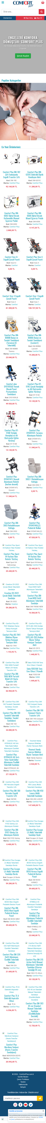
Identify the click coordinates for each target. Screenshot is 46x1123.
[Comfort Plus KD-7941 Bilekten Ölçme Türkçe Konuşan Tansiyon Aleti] (11, 627)
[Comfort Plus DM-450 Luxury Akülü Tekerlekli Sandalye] (34, 784)
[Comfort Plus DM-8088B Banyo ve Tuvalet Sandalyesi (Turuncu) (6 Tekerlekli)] (11, 324)
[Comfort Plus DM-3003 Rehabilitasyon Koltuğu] (11, 512)
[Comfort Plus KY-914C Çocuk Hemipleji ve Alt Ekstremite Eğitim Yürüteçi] (34, 373)
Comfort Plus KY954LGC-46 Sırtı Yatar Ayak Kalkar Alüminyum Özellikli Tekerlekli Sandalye (11, 759)
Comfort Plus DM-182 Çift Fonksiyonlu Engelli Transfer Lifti (11, 174)
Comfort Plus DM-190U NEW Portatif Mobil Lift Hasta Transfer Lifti (11, 677)
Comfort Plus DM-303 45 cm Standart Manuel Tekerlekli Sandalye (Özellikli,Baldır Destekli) (34, 1010)
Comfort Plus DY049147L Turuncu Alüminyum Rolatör (35, 433)
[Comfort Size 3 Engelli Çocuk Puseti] (11, 285)
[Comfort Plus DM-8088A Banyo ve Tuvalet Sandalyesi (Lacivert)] (34, 324)
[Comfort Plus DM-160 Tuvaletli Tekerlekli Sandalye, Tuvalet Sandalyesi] (11, 705)
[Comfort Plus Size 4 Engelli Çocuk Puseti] (34, 246)
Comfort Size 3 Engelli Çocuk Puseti (11, 297)
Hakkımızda (23, 1084)
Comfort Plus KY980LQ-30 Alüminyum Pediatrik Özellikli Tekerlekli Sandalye (34, 918)
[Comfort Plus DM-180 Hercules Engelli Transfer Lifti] (11, 784)
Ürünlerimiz (7, 18)
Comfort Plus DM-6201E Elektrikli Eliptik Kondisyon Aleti (34, 174)
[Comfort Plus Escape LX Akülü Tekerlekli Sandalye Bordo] (11, 863)
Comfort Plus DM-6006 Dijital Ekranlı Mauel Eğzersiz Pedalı (34, 216)
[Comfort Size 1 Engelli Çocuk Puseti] (34, 285)
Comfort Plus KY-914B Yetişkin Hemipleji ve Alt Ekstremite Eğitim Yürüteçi (11, 435)
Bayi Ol (39, 18)
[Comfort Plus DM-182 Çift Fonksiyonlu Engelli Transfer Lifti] (11, 161)
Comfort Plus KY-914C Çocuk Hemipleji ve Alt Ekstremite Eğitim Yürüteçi (34, 387)
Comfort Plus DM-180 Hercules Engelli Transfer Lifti (11, 793)
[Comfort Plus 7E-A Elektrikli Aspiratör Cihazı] (11, 990)
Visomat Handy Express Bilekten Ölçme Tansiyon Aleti (34, 752)
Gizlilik (41, 1117)
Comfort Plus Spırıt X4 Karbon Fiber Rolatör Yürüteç (11, 556)
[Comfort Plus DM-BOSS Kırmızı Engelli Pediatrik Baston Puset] (34, 863)
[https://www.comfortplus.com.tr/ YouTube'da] (25, 1105)
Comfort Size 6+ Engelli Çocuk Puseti (12, 258)
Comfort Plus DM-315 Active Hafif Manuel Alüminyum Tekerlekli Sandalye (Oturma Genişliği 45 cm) (34, 964)
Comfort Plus (14, 183)
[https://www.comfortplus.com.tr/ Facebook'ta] (20, 1105)
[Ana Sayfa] (23, 4)
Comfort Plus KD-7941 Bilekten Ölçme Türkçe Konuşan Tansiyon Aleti (11, 638)
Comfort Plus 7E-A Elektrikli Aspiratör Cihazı (11, 998)
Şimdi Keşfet (23, 56)
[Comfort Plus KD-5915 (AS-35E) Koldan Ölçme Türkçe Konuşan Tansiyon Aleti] (34, 627)
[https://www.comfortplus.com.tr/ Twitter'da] (31, 1105)
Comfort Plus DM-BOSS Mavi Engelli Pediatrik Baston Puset (11, 911)
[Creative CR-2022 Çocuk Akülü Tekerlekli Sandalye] (11, 587)
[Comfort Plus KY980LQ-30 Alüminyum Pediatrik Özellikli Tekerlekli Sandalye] (34, 904)
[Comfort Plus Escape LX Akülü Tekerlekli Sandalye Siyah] (34, 824)
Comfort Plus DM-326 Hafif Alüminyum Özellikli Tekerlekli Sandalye (11, 958)
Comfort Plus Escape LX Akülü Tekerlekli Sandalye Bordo (11, 871)
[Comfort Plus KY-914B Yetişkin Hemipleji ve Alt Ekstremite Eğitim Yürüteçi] (11, 419)
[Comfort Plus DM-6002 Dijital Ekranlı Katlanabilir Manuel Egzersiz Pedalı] (11, 202)
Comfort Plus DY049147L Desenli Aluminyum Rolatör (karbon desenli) (11, 480)
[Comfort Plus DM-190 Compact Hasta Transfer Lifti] (34, 704)
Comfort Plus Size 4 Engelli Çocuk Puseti (35, 258)
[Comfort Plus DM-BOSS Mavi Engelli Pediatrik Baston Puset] (11, 902)
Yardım (23, 1082)
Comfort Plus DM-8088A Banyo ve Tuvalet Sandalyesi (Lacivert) (34, 339)
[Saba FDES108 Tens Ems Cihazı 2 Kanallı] (34, 664)
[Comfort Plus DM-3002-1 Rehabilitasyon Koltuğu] (34, 465)
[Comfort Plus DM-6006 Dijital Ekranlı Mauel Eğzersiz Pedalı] (34, 202)
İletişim (23, 1087)
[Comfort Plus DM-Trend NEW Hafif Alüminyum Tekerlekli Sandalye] (34, 588)
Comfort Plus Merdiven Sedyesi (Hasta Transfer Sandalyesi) (11, 1048)
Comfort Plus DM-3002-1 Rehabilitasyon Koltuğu (34, 479)
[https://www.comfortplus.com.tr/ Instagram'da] (15, 1105)
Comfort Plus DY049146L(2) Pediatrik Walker (34, 525)
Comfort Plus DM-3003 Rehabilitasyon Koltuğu (11, 525)
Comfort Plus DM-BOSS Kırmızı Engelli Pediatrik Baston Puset (35, 872)
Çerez (13, 1119)
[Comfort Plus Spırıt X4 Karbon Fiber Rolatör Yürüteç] (11, 548)
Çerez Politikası (23, 1079)
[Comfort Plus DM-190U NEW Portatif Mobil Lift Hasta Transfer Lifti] (11, 666)
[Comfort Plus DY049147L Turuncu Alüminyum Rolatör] (34, 419)
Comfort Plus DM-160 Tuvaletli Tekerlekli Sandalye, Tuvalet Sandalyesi (11, 716)
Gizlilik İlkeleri (23, 1077)
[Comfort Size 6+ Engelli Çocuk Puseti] (11, 246)
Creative (14, 604)
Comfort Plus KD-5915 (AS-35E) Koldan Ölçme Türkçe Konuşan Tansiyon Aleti (34, 640)
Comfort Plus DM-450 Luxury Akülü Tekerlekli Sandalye (34, 793)
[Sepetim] (42, 3)
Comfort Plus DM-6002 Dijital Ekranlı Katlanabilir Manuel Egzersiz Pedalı (11, 217)
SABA (37, 677)
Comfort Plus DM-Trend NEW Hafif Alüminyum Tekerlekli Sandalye (34, 599)
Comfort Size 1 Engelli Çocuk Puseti (34, 297)
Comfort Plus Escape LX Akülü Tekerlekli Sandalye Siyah (34, 832)
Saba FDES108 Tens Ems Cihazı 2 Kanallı (34, 670)
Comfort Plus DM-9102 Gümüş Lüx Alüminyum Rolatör (11, 832)
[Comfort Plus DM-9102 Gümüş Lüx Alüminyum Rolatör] (11, 824)
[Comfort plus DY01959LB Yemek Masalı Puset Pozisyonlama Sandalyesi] (11, 373)
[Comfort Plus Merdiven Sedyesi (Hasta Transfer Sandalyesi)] (11, 1037)
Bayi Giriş (29, 18)
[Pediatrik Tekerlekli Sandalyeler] (23, 111)
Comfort (14, 265)
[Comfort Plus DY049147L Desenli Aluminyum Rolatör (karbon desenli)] (11, 465)
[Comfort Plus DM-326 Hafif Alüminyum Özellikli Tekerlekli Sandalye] (11, 947)
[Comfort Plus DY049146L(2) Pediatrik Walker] (34, 512)
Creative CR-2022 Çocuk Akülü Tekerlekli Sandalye (11, 595)
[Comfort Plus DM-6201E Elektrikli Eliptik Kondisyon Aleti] (34, 161)
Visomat (37, 760)
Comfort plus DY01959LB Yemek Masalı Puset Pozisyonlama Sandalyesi (11, 389)
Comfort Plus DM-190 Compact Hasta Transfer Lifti (34, 713)
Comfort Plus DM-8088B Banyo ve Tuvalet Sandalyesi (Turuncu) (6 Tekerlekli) (11, 340)
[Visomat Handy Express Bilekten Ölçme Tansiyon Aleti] (34, 743)
